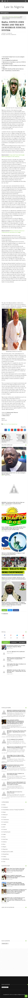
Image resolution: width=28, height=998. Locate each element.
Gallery (4, 834)
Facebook (16, 610)
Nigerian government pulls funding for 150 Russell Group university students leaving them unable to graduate (16, 783)
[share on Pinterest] (18, 430)
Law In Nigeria (14, 7)
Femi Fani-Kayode (6, 831)
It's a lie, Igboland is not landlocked (10, 60)
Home (3, 16)
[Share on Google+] (12, 430)
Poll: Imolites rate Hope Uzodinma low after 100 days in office (16, 664)
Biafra (6, 16)
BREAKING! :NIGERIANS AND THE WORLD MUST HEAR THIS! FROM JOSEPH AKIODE (16, 711)
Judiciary (5, 841)
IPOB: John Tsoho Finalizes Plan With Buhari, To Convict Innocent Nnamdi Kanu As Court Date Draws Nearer (15, 869)
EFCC (4, 827)
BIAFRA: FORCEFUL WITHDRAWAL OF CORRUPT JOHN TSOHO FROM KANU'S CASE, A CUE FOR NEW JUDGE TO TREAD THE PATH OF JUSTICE (14, 603)
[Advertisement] (14, 46)
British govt (5, 807)
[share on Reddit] (25, 430)
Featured (4, 606)
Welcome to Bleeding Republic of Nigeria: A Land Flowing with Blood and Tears (13, 553)
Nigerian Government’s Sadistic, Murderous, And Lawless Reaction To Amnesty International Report (14, 578)
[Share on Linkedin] (15, 430)
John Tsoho (11, 16)
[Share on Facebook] (6, 430)
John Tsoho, (8, 34)
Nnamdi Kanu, (13, 34)
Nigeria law (5, 849)
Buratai (4, 817)
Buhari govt (5, 814)
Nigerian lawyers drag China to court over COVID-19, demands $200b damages (16, 659)
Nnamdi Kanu (16, 16)
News (4, 844)
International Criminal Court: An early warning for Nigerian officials (16, 646)
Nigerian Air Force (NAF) (8, 851)
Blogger (4, 610)
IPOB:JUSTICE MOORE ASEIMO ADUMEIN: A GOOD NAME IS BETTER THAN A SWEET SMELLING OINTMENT (16, 883)
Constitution (5, 822)
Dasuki (4, 824)
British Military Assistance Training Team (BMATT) (13, 809)
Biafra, (4, 34)
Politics (4, 856)
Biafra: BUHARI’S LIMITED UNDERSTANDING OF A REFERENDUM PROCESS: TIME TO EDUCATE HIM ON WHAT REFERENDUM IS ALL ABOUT (15, 722)
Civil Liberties (6, 819)
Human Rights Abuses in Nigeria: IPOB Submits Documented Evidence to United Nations (16, 756)
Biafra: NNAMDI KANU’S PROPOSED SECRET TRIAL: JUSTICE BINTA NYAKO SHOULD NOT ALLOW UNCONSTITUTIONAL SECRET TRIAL (14, 528)
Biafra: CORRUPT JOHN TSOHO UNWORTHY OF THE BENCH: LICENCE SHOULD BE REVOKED (16, 876)
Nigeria (4, 846)
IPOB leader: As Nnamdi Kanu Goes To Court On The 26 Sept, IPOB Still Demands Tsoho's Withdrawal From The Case (16, 899)
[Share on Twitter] (9, 430)
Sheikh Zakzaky (6, 859)
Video (4, 861)
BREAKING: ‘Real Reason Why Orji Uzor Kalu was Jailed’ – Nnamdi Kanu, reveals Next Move (13, 503)
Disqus (10, 610)
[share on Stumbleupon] (22, 430)
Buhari (4, 812)
